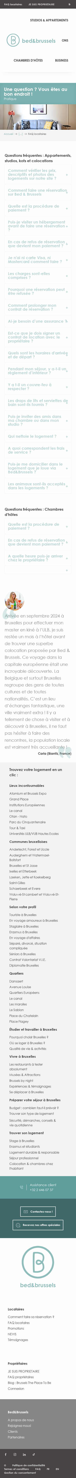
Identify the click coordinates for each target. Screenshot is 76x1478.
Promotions (16, 1328)
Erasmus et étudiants (24, 1146)
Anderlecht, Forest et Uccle (29, 849)
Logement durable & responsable (34, 1152)
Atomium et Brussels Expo (27, 793)
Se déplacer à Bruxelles (26, 1092)
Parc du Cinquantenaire (27, 822)
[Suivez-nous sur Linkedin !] (24, 1454)
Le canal (15, 811)
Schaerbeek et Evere (24, 889)
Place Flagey (19, 1021)
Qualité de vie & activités (27, 1049)
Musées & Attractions (24, 1075)
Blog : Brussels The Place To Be (29, 1383)
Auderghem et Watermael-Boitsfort (29, 857)
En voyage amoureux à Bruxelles (33, 920)
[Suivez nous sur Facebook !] (5, 1454)
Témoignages (18, 1340)
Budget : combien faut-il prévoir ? (34, 1108)
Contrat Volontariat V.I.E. (27, 960)
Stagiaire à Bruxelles (24, 926)
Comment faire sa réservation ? (31, 1317)
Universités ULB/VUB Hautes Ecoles (34, 834)
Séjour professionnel (23, 1158)
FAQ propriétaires (21, 1377)
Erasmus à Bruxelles (23, 932)
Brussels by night (21, 1081)
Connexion (16, 1389)
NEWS (12, 1334)
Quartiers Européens (24, 993)
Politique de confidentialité (28, 1465)
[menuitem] (33, 40)
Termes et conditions (16, 1469)
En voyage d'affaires (24, 938)
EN (57, 1469)
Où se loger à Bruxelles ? (27, 1043)
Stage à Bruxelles (21, 1141)
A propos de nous (21, 1420)
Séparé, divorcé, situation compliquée (28, 945)
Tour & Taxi (17, 828)
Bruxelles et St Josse (23, 866)
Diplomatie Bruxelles (24, 965)
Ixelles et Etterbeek (23, 871)
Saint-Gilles (17, 883)
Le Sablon (16, 1010)
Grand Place (18, 799)
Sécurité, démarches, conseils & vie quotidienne (32, 1122)
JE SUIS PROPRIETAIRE (41, 4)
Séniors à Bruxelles (22, 954)
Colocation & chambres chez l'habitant (31, 1166)
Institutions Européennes (27, 805)
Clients (13, 1432)
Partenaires (16, 1437)
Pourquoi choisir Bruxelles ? (28, 1037)
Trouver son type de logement (31, 1114)
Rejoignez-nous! (19, 1426)
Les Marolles (18, 1004)
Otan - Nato (18, 816)
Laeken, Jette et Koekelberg (30, 877)
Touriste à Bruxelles (22, 915)
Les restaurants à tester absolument (26, 1066)
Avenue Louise (20, 987)
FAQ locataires (13, 4)
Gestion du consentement (20, 1472)
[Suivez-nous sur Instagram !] (15, 1454)
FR (48, 1469)
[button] (38, 174)
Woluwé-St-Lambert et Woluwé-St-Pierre (34, 896)
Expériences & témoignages (30, 1086)
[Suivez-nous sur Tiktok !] (33, 1454)
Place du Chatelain (23, 1016)
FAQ (38, 1469)
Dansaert (16, 981)
